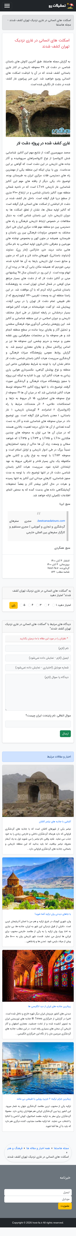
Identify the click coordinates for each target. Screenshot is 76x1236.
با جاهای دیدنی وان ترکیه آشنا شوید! (53, 914)
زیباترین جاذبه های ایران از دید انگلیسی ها (49, 1006)
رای (13, 605)
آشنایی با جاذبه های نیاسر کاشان (55, 822)
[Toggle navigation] (7, 5)
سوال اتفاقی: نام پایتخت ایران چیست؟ (48, 716)
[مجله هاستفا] (61, 5)
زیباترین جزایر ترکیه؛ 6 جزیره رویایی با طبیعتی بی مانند (44, 1099)
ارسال (65, 733)
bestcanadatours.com (51, 521)
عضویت (64, 1206)
